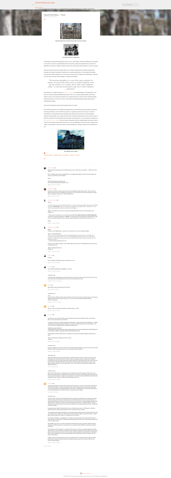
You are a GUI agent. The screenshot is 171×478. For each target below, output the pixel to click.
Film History (65, 155)
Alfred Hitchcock (48, 155)
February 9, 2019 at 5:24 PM (54, 379)
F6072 (49, 285)
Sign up (36, 8)
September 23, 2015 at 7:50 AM (54, 302)
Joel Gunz (72, 155)
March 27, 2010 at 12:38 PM (54, 184)
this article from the (51, 120)
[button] (44, 19)
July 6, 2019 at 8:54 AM (53, 392)
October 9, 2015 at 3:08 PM (54, 341)
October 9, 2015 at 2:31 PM (54, 310)
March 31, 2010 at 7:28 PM (53, 223)
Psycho (77, 155)
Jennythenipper (51, 188)
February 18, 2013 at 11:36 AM (54, 281)
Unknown (50, 306)
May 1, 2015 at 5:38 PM (53, 289)
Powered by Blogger (86, 473)
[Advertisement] (71, 460)
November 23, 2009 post (68, 92)
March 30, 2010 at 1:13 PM (53, 196)
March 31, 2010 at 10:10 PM (54, 262)
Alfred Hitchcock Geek (45, 2)
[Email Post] (44, 153)
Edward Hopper (57, 155)
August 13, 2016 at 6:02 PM (54, 351)
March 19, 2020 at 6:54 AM (54, 442)
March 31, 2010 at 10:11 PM (54, 271)
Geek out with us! (39, 7)
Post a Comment (47, 446)
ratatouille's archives (52, 200)
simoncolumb (51, 167)
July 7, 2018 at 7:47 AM (53, 366)
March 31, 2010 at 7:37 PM (53, 251)
